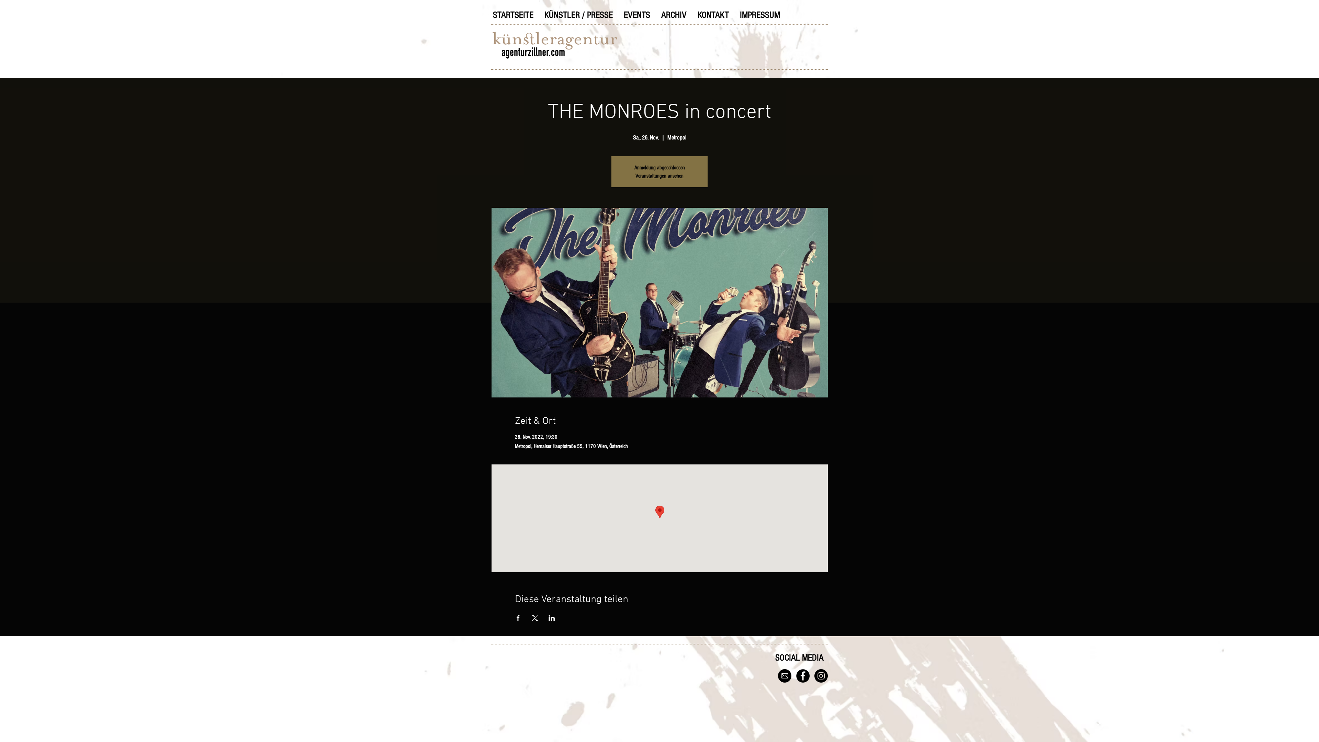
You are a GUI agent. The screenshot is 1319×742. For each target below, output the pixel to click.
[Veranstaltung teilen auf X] (535, 618)
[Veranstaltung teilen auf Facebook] (518, 618)
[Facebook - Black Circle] (803, 676)
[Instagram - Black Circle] (821, 676)
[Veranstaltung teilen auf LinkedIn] (552, 618)
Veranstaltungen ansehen (659, 176)
